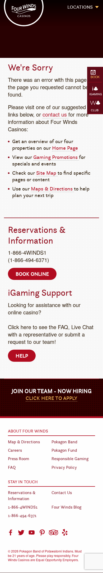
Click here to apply (51, 398)
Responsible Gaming (70, 458)
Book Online (32, 274)
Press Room (18, 458)
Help (22, 356)
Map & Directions (24, 441)
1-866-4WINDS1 (23, 507)
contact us (55, 114)
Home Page (65, 148)
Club (94, 110)
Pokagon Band (64, 441)
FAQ (12, 467)
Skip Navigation (56, 8)
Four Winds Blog (66, 507)
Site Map (47, 173)
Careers (15, 450)
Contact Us (62, 492)
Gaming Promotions (56, 157)
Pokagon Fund (64, 450)
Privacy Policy (64, 467)
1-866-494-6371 (22, 515)
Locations (80, 7)
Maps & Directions (52, 188)
